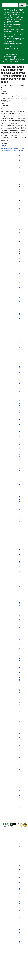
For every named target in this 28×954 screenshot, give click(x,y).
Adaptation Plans (14, 54)
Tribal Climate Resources (11, 56)
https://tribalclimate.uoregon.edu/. (13, 43)
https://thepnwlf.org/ (12, 38)
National (3, 145)
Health (5, 59)
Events (16, 61)
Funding (6, 54)
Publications (18, 58)
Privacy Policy (19, 893)
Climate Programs (9, 58)
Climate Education (14, 59)
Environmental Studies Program (19, 327)
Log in (25, 54)
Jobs (11, 61)
